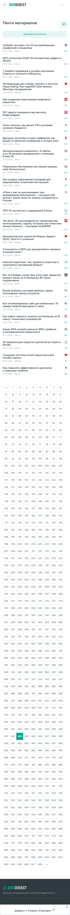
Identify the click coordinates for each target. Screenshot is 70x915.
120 (26, 479)
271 (13, 600)
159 (47, 508)
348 (47, 657)
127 (13, 487)
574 (54, 835)
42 (47, 415)
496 (13, 778)
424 (13, 721)
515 (20, 793)
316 (13, 636)
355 (33, 665)
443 (20, 736)
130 (33, 487)
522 (6, 800)
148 (33, 501)
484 (54, 764)
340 (54, 650)
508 (33, 786)
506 (20, 786)
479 (20, 764)
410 (40, 707)
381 (26, 686)
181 (12, 529)
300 (26, 622)
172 (13, 522)
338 (40, 650)
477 (6, 764)
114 (46, 472)
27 (6, 408)
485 (60, 764)
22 (33, 401)
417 (26, 714)
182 (20, 529)
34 (53, 408)
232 (54, 565)
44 (60, 415)
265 (33, 593)
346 (33, 657)
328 (33, 643)
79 (53, 444)
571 (33, 835)
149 (40, 501)
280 (13, 608)
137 (19, 494)
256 (33, 586)
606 (26, 864)
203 (40, 544)
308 (20, 629)
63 (6, 437)
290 (20, 615)
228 (26, 565)
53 (60, 423)
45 (6, 423)
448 (54, 736)
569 (20, 835)
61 (54, 430)
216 (6, 558)
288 (6, 615)
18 (6, 401)
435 (26, 729)
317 (19, 636)
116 (60, 472)
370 (13, 679)
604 (13, 864)
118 (12, 479)
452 (20, 743)
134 (60, 487)
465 (47, 750)
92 (19, 458)
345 (26, 657)
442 (13, 736)
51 (47, 423)
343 (13, 657)
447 (47, 736)
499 (33, 778)
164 (20, 515)
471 (26, 757)
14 (40, 394)
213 (47, 551)
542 (20, 814)
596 (20, 857)
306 (6, 629)
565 (54, 828)
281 (20, 608)
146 (20, 501)
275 (40, 600)
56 (19, 430)
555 (47, 821)
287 (61, 608)
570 (26, 835)
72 (6, 444)
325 (13, 643)
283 (33, 608)
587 (20, 850)
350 (60, 657)
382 (33, 686)
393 (47, 693)
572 (40, 835)
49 (33, 423)
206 (60, 544)
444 (26, 736)
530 (60, 800)
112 (33, 472)
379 (13, 686)
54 (6, 430)
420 (47, 714)
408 (26, 707)
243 (6, 579)
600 (47, 857)
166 (33, 515)
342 (6, 657)
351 (6, 665)
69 (47, 437)
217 (13, 558)
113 (40, 472)
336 (26, 650)
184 (33, 529)
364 (33, 672)
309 (26, 629)
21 (26, 401)
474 (47, 757)
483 (47, 764)
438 (47, 729)
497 (20, 778)
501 (47, 778)
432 (6, 729)
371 (19, 679)
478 (13, 764)
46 (13, 423)
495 (6, 778)
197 (60, 536)
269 (60, 593)
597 (27, 857)
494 (60, 771)
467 (61, 750)
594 (6, 857)
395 (60, 693)
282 (26, 608)
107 (60, 465)
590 (40, 850)
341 (60, 650)
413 (60, 707)
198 (6, 544)
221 (40, 558)
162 (6, 515)
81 (6, 451)
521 (60, 793)
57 (26, 430)
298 (13, 622)
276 (47, 600)
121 (33, 479)
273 (27, 600)
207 (6, 551)
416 (20, 714)
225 (6, 565)
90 (6, 458)
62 (60, 430)
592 (54, 850)
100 (13, 465)
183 (26, 529)
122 (40, 479)
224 (60, 558)
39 (26, 415)
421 (54, 714)
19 (13, 401)
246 (26, 579)
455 (40, 743)
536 (40, 807)
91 (13, 458)
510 (47, 786)
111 (26, 472)
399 (26, 700)
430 (54, 721)
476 (61, 757)
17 (60, 394)
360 (6, 672)
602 (60, 857)
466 (54, 750)
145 (13, 501)
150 (47, 501)
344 (20, 657)
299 (20, 622)
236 (20, 572)
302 (40, 622)
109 (13, 472)
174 (26, 522)
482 (40, 764)
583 (54, 842)
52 (53, 423)
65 (19, 437)
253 (13, 586)
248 (40, 579)
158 (40, 508)
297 (6, 622)
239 (40, 572)
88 (53, 451)
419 (40, 714)
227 (20, 565)
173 (19, 522)
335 (20, 650)
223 (54, 558)
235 (13, 572)
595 (13, 857)
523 (13, 800)
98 (60, 458)
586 (13, 850)
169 (54, 515)
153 (6, 508)
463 (33, 750)
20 (19, 401)
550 (13, 821)
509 (40, 786)
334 (13, 650)
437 (40, 729)
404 (60, 700)
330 (47, 643)
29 (19, 408)
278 (61, 600)
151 (53, 501)
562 (33, 828)
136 (13, 494)
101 (19, 465)
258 (47, 586)
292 (33, 615)
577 (13, 842)
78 (47, 444)
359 (60, 665)
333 (6, 650)
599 (40, 857)
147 (26, 501)
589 (33, 850)
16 (54, 394)
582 (47, 842)
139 (33, 494)
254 (20, 586)
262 (13, 593)
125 (60, 479)
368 (60, 672)
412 (54, 707)
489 (26, 771)
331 (54, 643)
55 (13, 430)
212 (40, 551)
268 (54, 593)
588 (26, 850)
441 (6, 736)
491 (40, 771)
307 (13, 629)
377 (60, 679)
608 (40, 864)
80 (60, 444)
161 (60, 508)
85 (33, 451)
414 (6, 714)
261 (6, 593)
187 (53, 529)
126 (6, 487)
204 (47, 544)
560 (20, 828)
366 (47, 672)
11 (20, 394)
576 (6, 842)
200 (20, 544)
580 (33, 842)
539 (60, 807)
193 (33, 536)
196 (54, 536)
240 (47, 572)
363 (26, 672)
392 (40, 693)
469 (13, 757)
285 (47, 608)
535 (33, 807)
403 (54, 700)
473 (40, 757)
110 (19, 472)
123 (47, 479)
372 (27, 679)
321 (47, 636)
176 (40, 522)
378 (6, 686)
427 (33, 721)
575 (61, 835)
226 (13, 565)
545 (40, 814)
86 (40, 451)
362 (20, 672)
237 (27, 572)
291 (26, 615)
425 (20, 721)
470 (20, 757)
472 (33, 757)
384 (47, 686)
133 (54, 487)
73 (13, 444)
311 (40, 629)
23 (40, 401)
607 (33, 864)
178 (53, 522)
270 (6, 600)
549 (6, 821)
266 (40, 593)
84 (26, 451)
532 (13, 807)
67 (33, 437)
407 (20, 707)
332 (60, 643)
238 (33, 572)
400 (33, 700)
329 (40, 643)
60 (47, 430)
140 (40, 494)
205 (54, 544)
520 (54, 793)
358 (54, 665)
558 (6, 828)
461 (20, 750)
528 (47, 800)
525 (26, 800)
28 (13, 408)
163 (13, 515)
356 (40, 665)
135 (6, 494)
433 (13, 729)
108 (6, 472)
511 (53, 786)
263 (20, 593)
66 (26, 437)
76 (33, 444)
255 (26, 586)
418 (33, 714)
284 (40, 608)
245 (20, 579)
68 (40, 437)
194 (40, 536)
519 (47, 793)
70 (53, 437)
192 (26, 536)
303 (47, 622)
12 (26, 394)
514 (13, 793)
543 (26, 814)
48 (26, 423)
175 (33, 522)
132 (47, 487)
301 (33, 622)
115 (53, 472)
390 (26, 693)
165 (26, 515)
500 (40, 778)
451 (13, 743)
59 (40, 430)
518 (40, 793)
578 (20, 842)
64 (13, 437)
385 (54, 686)
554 (40, 821)
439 (54, 729)
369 (6, 679)
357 (47, 665)
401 (40, 700)
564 (47, 828)
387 (6, 693)
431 (60, 721)
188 (60, 529)
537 (47, 807)
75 (26, 444)
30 (26, 408)
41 (40, 415)
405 (6, 707)
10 (13, 394)
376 (54, 679)
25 (53, 401)
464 (40, 750)
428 (40, 721)
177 (47, 522)
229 (33, 565)
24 (47, 401)
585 (6, 850)
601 (54, 857)
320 (40, 636)
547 (54, 814)
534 (26, 807)
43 (53, 415)
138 (26, 494)
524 (20, 800)
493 (54, 771)
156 (26, 508)
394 (54, 693)
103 (33, 465)
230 (40, 565)
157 (33, 508)
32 (40, 408)
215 (60, 551)
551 (20, 821)
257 (40, 586)
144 (6, 501)
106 (54, 465)
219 (26, 558)
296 (60, 615)
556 (54, 821)
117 (6, 479)
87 (47, 451)
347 (40, 657)
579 (27, 842)
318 (26, 636)
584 (60, 842)
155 (20, 508)
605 (20, 864)
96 (47, 458)
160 (54, 508)
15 (47, 394)
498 (26, 778)
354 (26, 665)
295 (54, 615)
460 (13, 750)
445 (33, 736)
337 (33, 650)
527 (40, 800)
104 (40, 465)
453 (26, 743)
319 (33, 636)
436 (33, 729)
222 (47, 558)
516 (26, 793)
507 (26, 786)
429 (47, 721)
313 (54, 629)
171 (6, 522)
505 (13, 786)
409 (33, 707)
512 (60, 786)
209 (20, 551)
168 (47, 515)
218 (20, 558)
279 (6, 608)
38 (19, 415)
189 (6, 536)
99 (6, 465)
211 (33, 551)
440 (60, 729)
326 (20, 643)
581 (40, 842)
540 (6, 814)
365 (40, 672)
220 (33, 558)
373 (33, 679)
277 (54, 600)
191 (19, 536)
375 (47, 679)
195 (47, 536)
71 (60, 437)
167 (40, 515)
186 (47, 529)
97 (53, 458)
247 (33, 579)
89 (60, 451)
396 (6, 700)
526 (33, 800)
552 (26, 821)
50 (40, 423)
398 (20, 700)
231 (47, 565)
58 (33, 430)
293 (40, 615)
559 (13, 828)
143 (60, 494)
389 (20, 693)
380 (20, 686)
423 (6, 721)
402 (47, 700)
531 (6, 807)
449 (60, 736)
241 (54, 572)
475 (54, 757)
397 (13, 700)
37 (13, 415)
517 (33, 793)
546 (47, 814)
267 (47, 593)
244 (13, 579)
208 (13, 551)
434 (20, 729)
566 (60, 828)
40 (33, 415)
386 (60, 686)
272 (20, 600)
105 (47, 465)
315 (6, 636)
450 (6, 743)
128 (20, 487)
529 (54, 800)
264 (26, 593)
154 (13, 508)
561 (26, 828)
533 (20, 807)
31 (33, 408)
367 (54, 672)
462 (26, 750)
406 (13, 707)
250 (54, 579)
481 (33, 764)
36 (6, 415)
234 (6, 572)
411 (46, 707)
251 (60, 579)
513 (6, 793)
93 (26, 458)
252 (6, 586)
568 (13, 835)
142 (54, 494)
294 (47, 615)
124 (54, 479)
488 (20, 771)
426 (26, 721)
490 (33, 771)
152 (60, 501)
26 (60, 401)
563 (40, 828)
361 (13, 672)
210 (26, 551)
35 (60, 408)
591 (47, 850)
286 (54, 608)
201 (26, 544)
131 (40, 487)
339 (47, 650)
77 (40, 444)
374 (40, 679)
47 (20, 423)
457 (54, 743)
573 (47, 835)
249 (47, 579)
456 (47, 743)
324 (6, 643)
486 (6, 771)
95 (40, 458)
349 (54, 657)
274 (33, 600)
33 (47, 408)
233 (60, 565)
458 (60, 743)
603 (6, 864)
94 (33, 458)
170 (60, 515)
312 (47, 629)
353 (20, 665)
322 (54, 636)
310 (33, 629)
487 (13, 771)
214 (54, 551)
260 (60, 586)
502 (54, 778)
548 (60, 814)
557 (61, 821)
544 (33, 814)
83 (19, 451)
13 (33, 394)
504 (6, 786)
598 (33, 857)
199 (13, 544)
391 (33, 693)
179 (60, 522)
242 (60, 572)
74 (20, 444)
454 (33, 743)
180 (6, 529)
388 (13, 693)
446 (40, 736)
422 (60, 714)
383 (40, 686)
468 (6, 757)
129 (26, 487)
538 (54, 807)
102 (26, 465)
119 (19, 479)
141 (46, 494)
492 (47, 771)
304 (54, 622)
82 (13, 451)
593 (60, 850)
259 (54, 586)
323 (60, 636)
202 (33, 544)
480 (26, 764)
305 (60, 622)
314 (60, 629)
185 (40, 529)
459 (6, 750)
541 (13, 814)
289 (13, 615)
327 (27, 643)
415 (13, 714)
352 (13, 665)
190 (13, 536)
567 (6, 835)
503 (60, 778)
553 (33, 821)
